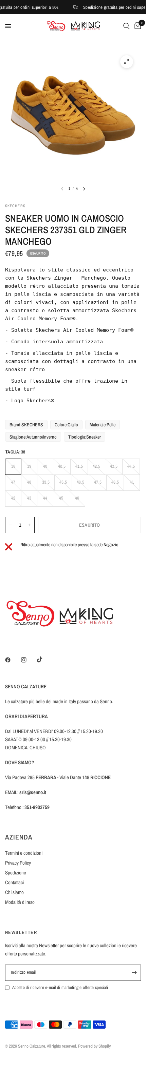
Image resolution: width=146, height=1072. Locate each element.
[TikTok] (44, 659)
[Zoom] (126, 61)
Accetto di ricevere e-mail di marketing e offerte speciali (60, 987)
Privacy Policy (18, 862)
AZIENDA (19, 837)
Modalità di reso (20, 902)
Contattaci (14, 882)
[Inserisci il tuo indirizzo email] (134, 973)
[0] (136, 26)
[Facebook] (12, 659)
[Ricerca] (126, 26)
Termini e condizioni (23, 852)
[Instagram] (28, 659)
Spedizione (15, 872)
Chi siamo (14, 892)
